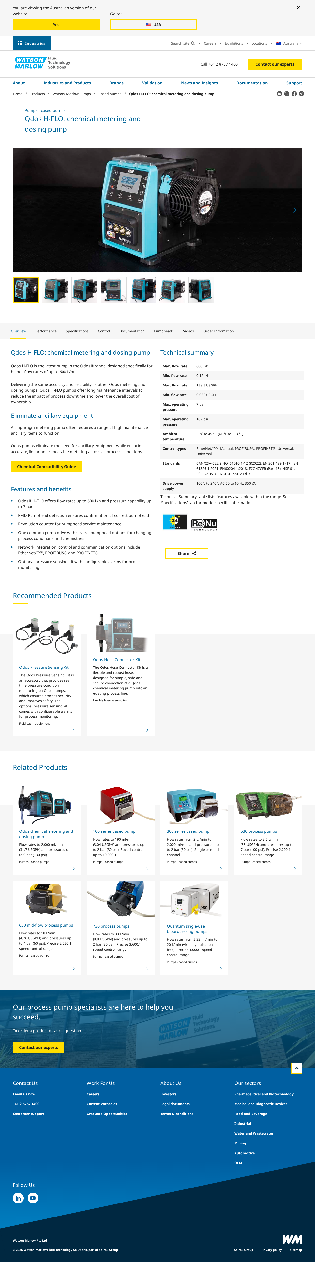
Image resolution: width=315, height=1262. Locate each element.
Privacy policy (271, 1250)
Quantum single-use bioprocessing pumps (187, 928)
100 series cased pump (114, 831)
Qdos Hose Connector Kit (116, 659)
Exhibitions (234, 43)
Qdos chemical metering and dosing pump (46, 834)
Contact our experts (274, 64)
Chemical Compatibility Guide (46, 466)
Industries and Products (67, 83)
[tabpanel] (157, 459)
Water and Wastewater (253, 1133)
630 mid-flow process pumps (46, 925)
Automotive (244, 1153)
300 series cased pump (188, 831)
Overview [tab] (18, 331)
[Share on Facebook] (294, 93)
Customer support (28, 1113)
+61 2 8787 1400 (26, 1103)
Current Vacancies (102, 1103)
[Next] (294, 210)
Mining (240, 1143)
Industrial (242, 1123)
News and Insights (199, 83)
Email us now (24, 1094)
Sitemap (296, 1250)
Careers (210, 43)
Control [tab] (104, 331)
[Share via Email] (301, 93)
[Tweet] (286, 93)
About (19, 83)
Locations (259, 43)
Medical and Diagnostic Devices (260, 1103)
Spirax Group (243, 1250)
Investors (168, 1094)
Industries (35, 43)
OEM (238, 1162)
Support (294, 83)
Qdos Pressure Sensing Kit (44, 667)
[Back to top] (296, 1068)
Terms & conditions (176, 1113)
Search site (180, 43)
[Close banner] (298, 7)
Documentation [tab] (132, 331)
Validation (152, 83)
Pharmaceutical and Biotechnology (264, 1094)
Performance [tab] (46, 331)
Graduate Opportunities (107, 1113)
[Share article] (279, 93)
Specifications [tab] (77, 331)
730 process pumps (111, 926)
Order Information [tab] (218, 331)
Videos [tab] (188, 331)
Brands (117, 83)
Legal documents (175, 1103)
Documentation (252, 83)
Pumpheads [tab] (164, 331)
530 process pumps (259, 831)
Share (183, 553)
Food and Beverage (250, 1113)
